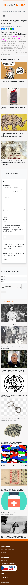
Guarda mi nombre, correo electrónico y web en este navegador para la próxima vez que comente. (13, 229)
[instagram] (6, 577)
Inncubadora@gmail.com (7, 549)
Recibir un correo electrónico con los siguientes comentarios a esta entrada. (14, 246)
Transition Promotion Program (8, 563)
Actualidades (4, 26)
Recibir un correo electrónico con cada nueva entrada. (14, 254)
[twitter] (4, 577)
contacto (3, 552)
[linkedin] (8, 577)
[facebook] (2, 577)
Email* (5, 215)
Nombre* (5, 211)
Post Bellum (4, 560)
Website (5, 219)
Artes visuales (11, 26)
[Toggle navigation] (4, 16)
